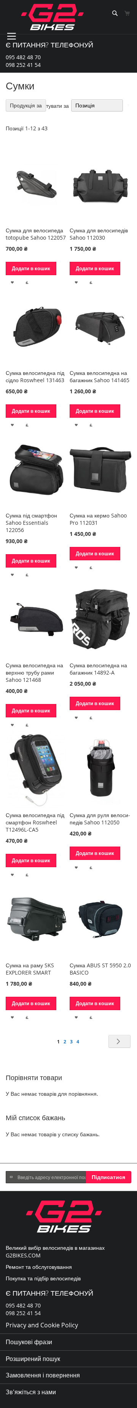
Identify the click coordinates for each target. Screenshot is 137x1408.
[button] (12, 282)
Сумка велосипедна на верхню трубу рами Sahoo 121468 (34, 672)
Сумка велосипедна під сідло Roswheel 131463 (35, 376)
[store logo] (52, 17)
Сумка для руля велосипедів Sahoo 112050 (100, 818)
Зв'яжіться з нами (31, 1392)
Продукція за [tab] (26, 105)
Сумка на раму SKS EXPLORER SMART (30, 969)
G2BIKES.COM (23, 1255)
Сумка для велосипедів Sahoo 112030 (99, 234)
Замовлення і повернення (43, 1375)
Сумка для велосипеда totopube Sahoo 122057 (36, 234)
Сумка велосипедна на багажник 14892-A (98, 669)
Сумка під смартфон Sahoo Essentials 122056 (31, 523)
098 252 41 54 (23, 64)
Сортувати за (52, 105)
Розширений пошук (33, 1358)
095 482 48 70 (23, 57)
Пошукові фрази (29, 1342)
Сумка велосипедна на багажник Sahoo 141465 (99, 376)
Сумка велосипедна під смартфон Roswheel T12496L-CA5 (35, 822)
